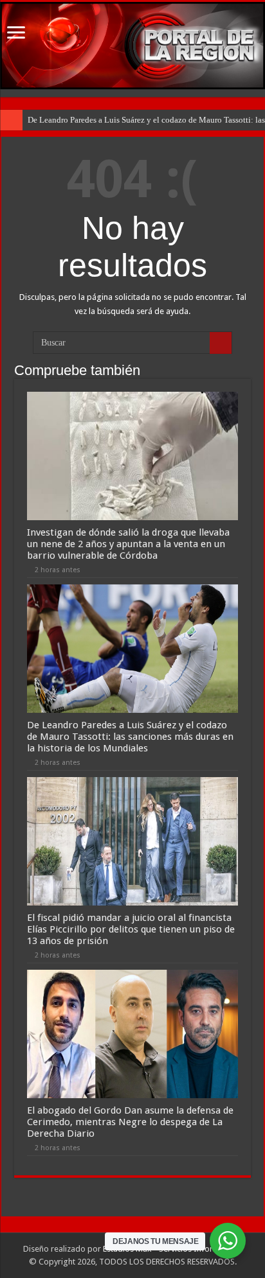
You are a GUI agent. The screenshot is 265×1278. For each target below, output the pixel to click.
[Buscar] (221, 343)
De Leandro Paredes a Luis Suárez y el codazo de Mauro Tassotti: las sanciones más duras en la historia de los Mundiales (130, 736)
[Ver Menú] (16, 33)
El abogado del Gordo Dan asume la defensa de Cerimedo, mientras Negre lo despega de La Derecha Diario (130, 1122)
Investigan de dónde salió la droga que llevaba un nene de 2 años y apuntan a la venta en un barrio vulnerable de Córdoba (128, 544)
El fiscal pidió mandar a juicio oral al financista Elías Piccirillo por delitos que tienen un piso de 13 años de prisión (131, 929)
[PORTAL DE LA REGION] (132, 45)
